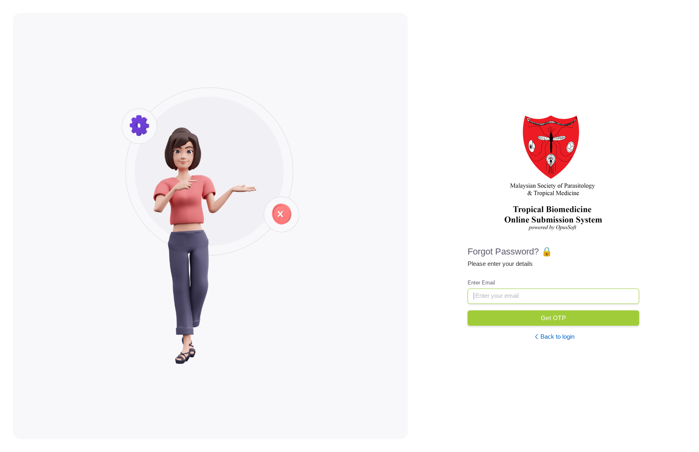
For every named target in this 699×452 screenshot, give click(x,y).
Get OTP (553, 317)
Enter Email (481, 283)
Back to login (557, 336)
